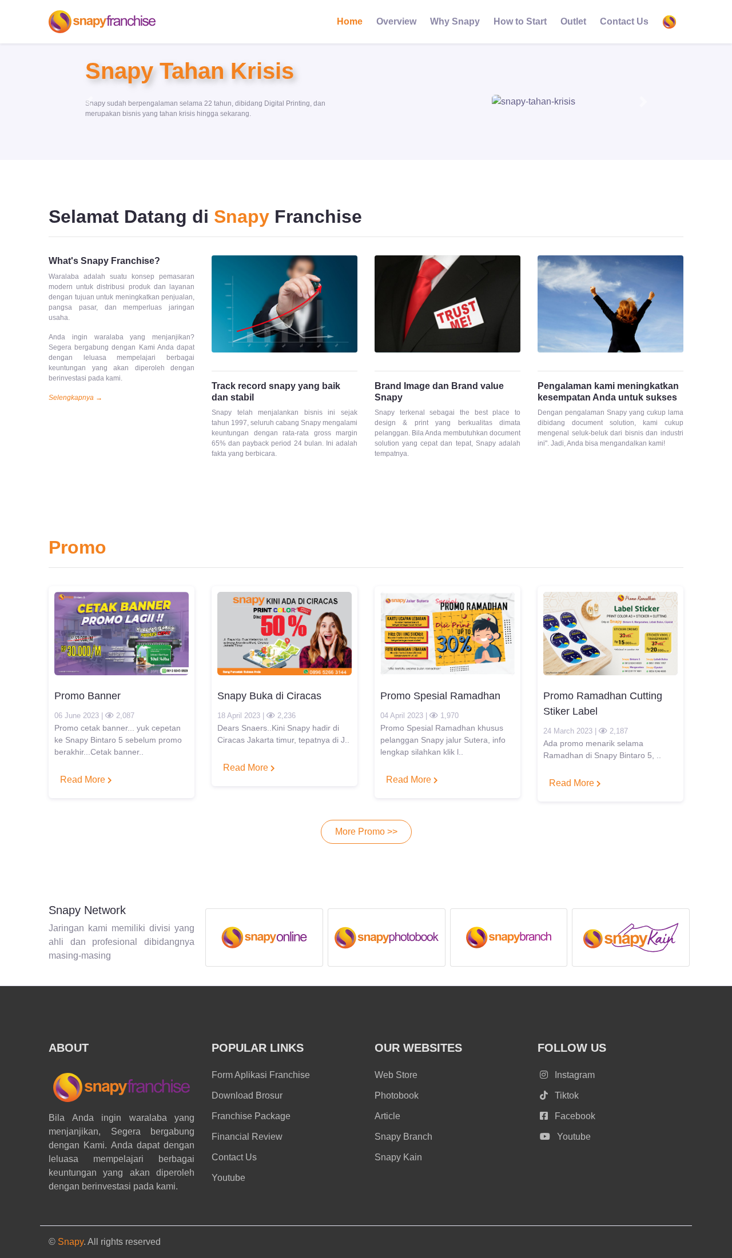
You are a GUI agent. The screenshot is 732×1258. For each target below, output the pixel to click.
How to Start (520, 21)
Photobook (397, 1095)
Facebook (573, 1116)
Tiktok (565, 1095)
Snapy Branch (403, 1136)
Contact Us (624, 21)
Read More (84, 779)
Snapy (70, 1242)
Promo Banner (87, 696)
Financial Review (247, 1136)
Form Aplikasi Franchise (261, 1075)
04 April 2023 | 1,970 (419, 715)
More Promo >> (366, 831)
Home (350, 21)
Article (387, 1116)
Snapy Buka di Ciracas (269, 696)
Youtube (228, 1178)
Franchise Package (251, 1116)
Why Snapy (455, 21)
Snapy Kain (398, 1157)
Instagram (573, 1075)
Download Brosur (247, 1095)
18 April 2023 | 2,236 (256, 715)
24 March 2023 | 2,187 (585, 731)
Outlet (573, 21)
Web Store (396, 1075)
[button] (89, 102)
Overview (396, 21)
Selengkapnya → (75, 398)
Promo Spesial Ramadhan (440, 696)
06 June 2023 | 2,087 (94, 715)
